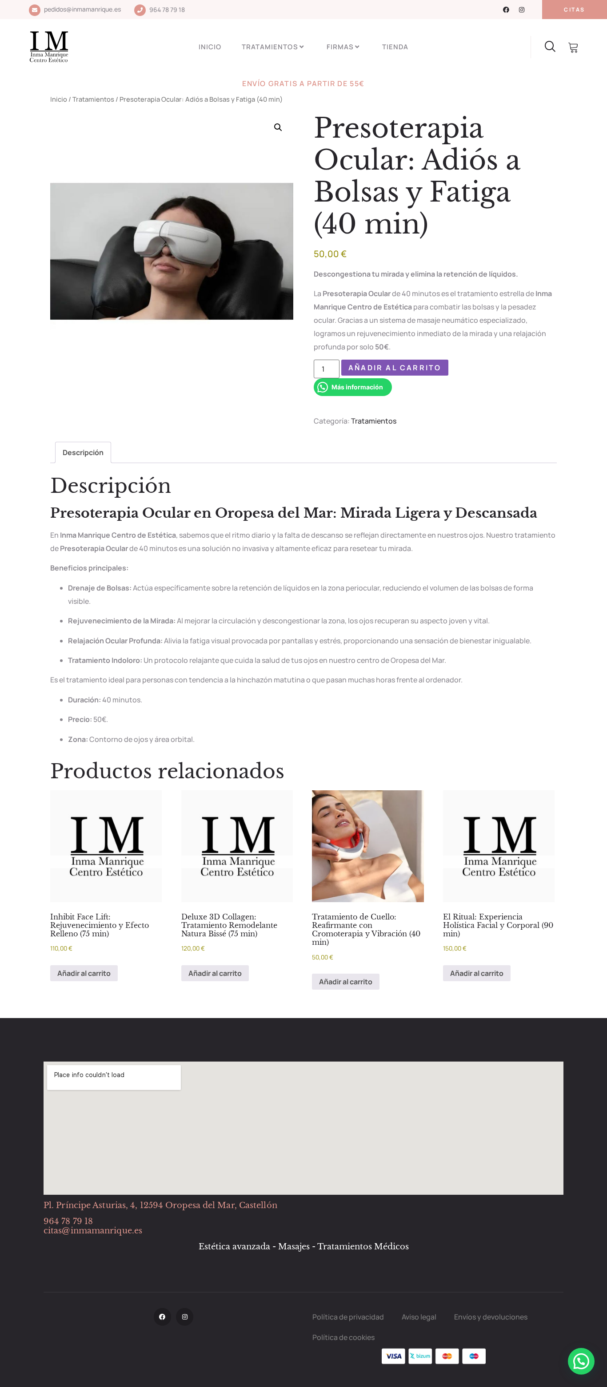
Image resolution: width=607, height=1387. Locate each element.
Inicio (210, 47)
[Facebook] (506, 10)
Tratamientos (270, 47)
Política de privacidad (348, 1317)
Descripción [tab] (83, 452)
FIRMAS (340, 47)
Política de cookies (343, 1337)
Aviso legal (419, 1317)
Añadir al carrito (394, 368)
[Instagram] (522, 10)
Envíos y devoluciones (490, 1317)
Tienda (395, 47)
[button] (278, 127)
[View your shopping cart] (573, 48)
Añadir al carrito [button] (84, 973)
